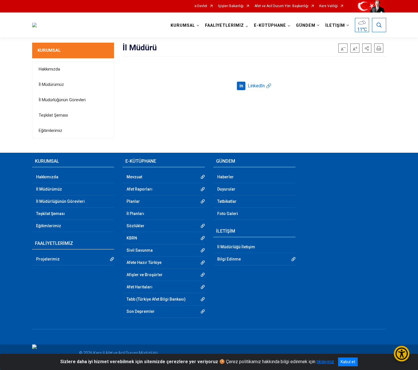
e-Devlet (200, 6)
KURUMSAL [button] (183, 25)
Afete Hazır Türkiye (144, 262)
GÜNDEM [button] (305, 25)
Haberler (225, 177)
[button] (366, 48)
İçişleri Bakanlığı (231, 6)
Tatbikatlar (227, 201)
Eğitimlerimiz (50, 130)
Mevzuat (134, 177)
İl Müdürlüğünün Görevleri (62, 99)
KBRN (132, 238)
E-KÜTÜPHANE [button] (270, 25)
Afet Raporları (139, 189)
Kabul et (348, 361)
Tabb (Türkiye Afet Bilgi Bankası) (156, 299)
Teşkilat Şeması (53, 115)
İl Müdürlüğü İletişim (236, 247)
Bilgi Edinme (229, 259)
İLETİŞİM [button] (335, 25)
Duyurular (226, 189)
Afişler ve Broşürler (145, 274)
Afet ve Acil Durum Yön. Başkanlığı (281, 6)
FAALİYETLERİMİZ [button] (224, 25)
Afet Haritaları (139, 287)
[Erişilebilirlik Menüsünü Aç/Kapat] (401, 353)
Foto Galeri (227, 213)
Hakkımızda (49, 69)
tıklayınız (325, 361)
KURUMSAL (49, 50)
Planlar (133, 201)
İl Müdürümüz (51, 84)
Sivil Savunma (140, 250)
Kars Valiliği (328, 6)
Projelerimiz (48, 259)
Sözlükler (135, 226)
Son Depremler (141, 311)
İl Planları (135, 213)
